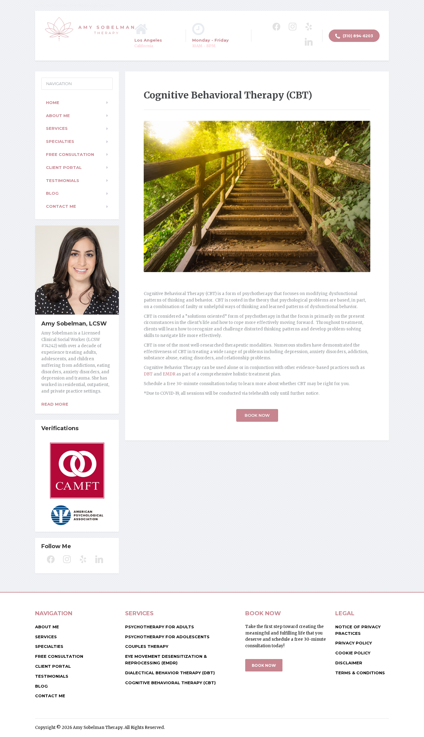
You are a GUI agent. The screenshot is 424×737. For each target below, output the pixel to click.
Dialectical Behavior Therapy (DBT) (170, 672)
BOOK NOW (264, 665)
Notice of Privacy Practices (358, 630)
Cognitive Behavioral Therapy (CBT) (170, 682)
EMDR (169, 374)
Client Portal (64, 167)
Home (52, 102)
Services (57, 128)
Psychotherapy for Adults (159, 626)
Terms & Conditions (360, 672)
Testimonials (62, 180)
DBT (148, 374)
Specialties (60, 141)
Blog (52, 193)
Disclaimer (348, 662)
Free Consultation (70, 154)
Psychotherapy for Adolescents (167, 636)
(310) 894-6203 (357, 36)
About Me (58, 115)
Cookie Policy (352, 652)
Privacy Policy (353, 642)
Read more (54, 404)
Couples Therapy (146, 646)
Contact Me (61, 206)
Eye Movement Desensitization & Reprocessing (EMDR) (166, 659)
